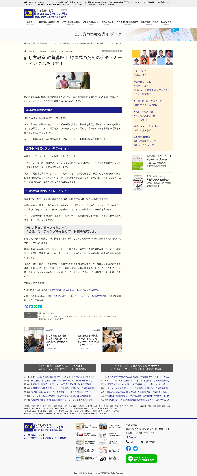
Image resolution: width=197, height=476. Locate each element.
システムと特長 (141, 86)
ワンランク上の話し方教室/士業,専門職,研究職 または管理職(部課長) (138, 380)
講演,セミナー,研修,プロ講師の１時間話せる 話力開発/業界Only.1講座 (138, 400)
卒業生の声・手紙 (142, 130)
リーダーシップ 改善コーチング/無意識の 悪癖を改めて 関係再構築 (137, 388)
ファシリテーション (69, 316)
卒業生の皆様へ (141, 75)
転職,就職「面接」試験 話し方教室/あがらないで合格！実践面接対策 (62, 400)
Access (132, 437)
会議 (114, 316)
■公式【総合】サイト (34, 435)
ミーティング (97, 316)
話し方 (50, 319)
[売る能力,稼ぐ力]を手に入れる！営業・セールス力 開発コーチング (61, 392)
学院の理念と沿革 (142, 82)
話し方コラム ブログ (144, 145)
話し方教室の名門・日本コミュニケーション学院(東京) (75, 296)
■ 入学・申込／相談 (143, 111)
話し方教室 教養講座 (112, 51)
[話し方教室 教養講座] (34, 333)
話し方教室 (59, 319)
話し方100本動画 (142, 137)
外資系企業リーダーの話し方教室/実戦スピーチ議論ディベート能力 (137, 384)
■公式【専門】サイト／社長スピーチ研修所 (45, 438)
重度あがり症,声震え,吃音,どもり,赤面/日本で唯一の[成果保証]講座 (137, 392)
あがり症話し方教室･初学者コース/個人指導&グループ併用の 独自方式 (62, 376)
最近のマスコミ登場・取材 (146, 126)
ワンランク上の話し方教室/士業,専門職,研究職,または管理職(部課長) (61, 396)
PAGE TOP (190, 459)
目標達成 (42, 319)
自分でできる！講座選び (145, 105)
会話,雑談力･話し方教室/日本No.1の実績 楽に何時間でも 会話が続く (61, 380)
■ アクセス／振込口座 (144, 115)
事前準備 (107, 316)
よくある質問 (140, 120)
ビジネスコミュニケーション (49, 316)
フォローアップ (84, 316)
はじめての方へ (141, 71)
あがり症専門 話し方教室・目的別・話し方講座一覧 (74, 289)
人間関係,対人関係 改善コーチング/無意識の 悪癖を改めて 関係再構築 (62, 388)
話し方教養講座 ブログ (145, 141)
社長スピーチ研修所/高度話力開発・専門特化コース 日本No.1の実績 (138, 376)
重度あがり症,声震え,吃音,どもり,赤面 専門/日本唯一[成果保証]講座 (61, 384)
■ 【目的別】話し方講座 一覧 (148, 101)
